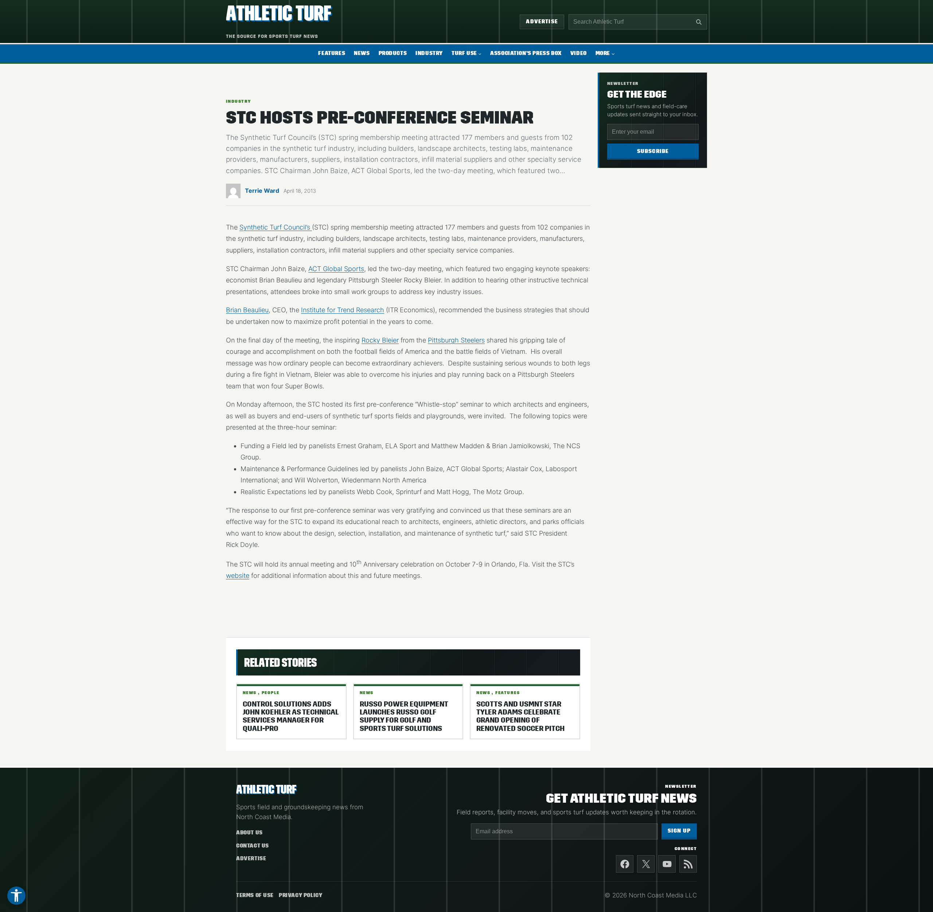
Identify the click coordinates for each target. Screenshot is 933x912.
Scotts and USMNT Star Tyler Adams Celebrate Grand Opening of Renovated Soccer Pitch (520, 716)
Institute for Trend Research (342, 310)
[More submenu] (613, 53)
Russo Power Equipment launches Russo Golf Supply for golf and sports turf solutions (404, 716)
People (271, 692)
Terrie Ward (262, 190)
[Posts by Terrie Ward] (233, 193)
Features (507, 692)
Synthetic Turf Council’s (275, 227)
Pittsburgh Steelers (456, 340)
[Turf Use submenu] (479, 53)
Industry (238, 101)
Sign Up (679, 831)
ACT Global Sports (336, 269)
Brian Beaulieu (247, 310)
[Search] (698, 21)
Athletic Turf (278, 13)
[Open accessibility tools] (16, 895)
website (237, 575)
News (250, 692)
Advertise (542, 21)
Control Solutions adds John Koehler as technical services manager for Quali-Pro (290, 716)
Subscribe (653, 151)
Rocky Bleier (380, 340)
